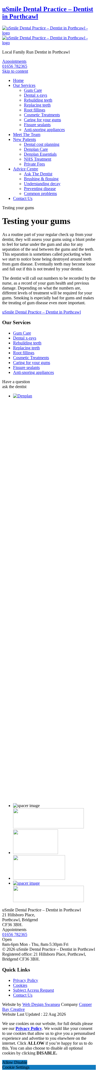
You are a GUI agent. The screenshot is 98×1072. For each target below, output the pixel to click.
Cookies (20, 985)
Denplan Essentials (40, 154)
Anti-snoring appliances (44, 129)
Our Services (24, 85)
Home (18, 80)
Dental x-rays (35, 95)
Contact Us (22, 198)
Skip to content (15, 71)
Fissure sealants (37, 124)
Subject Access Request (33, 990)
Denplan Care (36, 149)
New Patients (24, 139)
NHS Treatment (37, 159)
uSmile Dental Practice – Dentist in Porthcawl (41, 312)
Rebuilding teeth (38, 100)
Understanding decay (42, 183)
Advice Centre (25, 169)
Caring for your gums (42, 119)
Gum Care (33, 90)
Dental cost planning (41, 144)
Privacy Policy (25, 980)
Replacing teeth (37, 105)
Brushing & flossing (41, 178)
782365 (14, 66)
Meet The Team (26, 134)
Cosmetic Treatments (42, 115)
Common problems (40, 193)
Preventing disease (40, 188)
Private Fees (34, 164)
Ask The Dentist (38, 174)
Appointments (14, 61)
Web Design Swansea (41, 1004)
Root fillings (34, 110)
